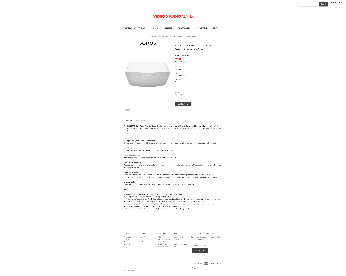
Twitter (126, 239)
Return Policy (162, 244)
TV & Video (143, 28)
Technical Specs (141, 120)
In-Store (216, 28)
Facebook (127, 237)
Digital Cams (184, 28)
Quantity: (177, 92)
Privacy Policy (162, 242)
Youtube (127, 242)
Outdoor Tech (201, 28)
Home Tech (168, 28)
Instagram (128, 244)
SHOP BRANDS (129, 28)
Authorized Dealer (163, 239)
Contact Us (145, 239)
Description (129, 120)
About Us (144, 237)
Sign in (333, 3)
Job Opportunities (147, 242)
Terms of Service (163, 247)
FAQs (159, 237)
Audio (155, 28)
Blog (125, 247)
